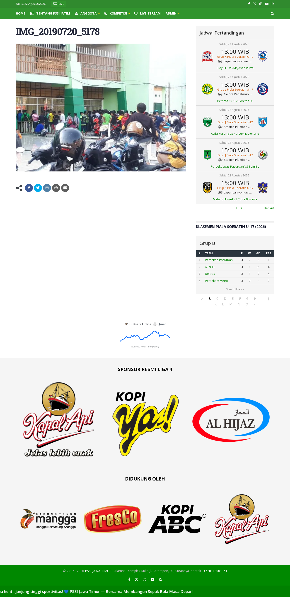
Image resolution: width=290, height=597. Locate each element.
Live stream (150, 13)
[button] (202, 298)
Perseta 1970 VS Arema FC (235, 101)
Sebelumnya (205, 208)
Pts (268, 253)
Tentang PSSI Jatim (53, 13)
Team (209, 253)
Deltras (210, 274)
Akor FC (210, 267)
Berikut (269, 208)
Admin (171, 13)
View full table (235, 289)
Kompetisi (118, 13)
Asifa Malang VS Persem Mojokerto (235, 133)
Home (20, 13)
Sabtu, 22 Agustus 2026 (234, 44)
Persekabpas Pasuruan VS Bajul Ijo (235, 166)
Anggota (88, 13)
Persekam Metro (216, 281)
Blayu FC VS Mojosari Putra (235, 68)
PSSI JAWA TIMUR (98, 571)
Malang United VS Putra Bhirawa (235, 199)
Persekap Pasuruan (219, 260)
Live (61, 3)
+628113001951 (215, 571)
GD (258, 253)
